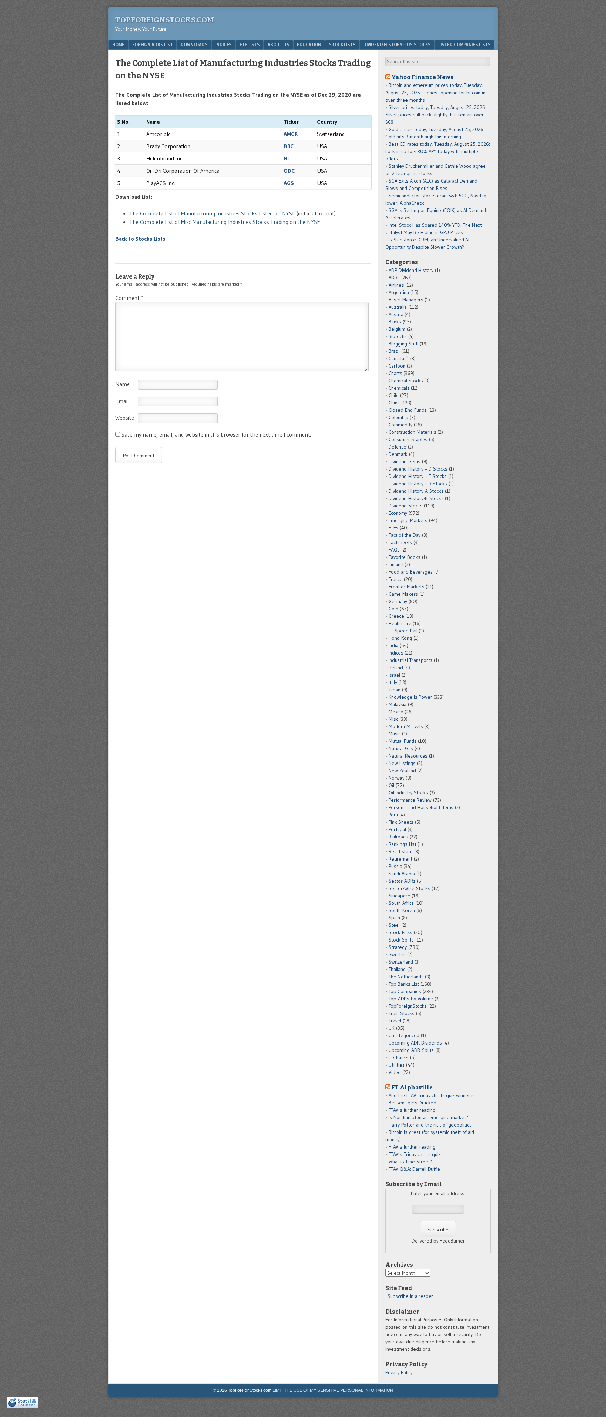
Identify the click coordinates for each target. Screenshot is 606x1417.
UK (392, 1028)
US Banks (399, 1057)
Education (309, 44)
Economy (398, 513)
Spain (394, 918)
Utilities (397, 1065)
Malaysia (397, 704)
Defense (397, 447)
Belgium (397, 329)
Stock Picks (400, 932)
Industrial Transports (410, 660)
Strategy (398, 947)
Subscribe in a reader (410, 1296)
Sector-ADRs (402, 881)
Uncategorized (404, 1035)
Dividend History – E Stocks (418, 476)
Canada (396, 358)
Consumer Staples (408, 439)
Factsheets (400, 542)
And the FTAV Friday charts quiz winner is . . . (435, 1095)
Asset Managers (406, 299)
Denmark (398, 454)
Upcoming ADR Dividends (415, 1043)
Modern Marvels (406, 726)
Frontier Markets (406, 586)
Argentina (399, 292)
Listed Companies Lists (464, 44)
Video (395, 1072)
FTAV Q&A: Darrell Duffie (414, 1169)
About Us (278, 44)
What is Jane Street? (410, 1161)
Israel (394, 675)
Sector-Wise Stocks (409, 888)
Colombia (398, 417)
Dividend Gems (404, 461)
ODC (289, 170)
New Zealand (402, 770)
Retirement (400, 859)
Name (122, 384)
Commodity (400, 425)
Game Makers (403, 594)
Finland (396, 564)
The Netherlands (406, 976)
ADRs (394, 277)
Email (122, 400)
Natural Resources (408, 756)
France (396, 579)
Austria (396, 314)
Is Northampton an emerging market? (428, 1117)
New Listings (402, 763)
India (393, 645)
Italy (393, 682)
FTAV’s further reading (412, 1110)
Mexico (396, 711)
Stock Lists (342, 44)
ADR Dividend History (411, 270)
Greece (396, 616)
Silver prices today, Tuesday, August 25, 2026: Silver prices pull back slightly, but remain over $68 (435, 114)
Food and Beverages (411, 572)
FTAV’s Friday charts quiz (414, 1154)
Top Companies (405, 991)
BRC (289, 146)
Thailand (397, 969)
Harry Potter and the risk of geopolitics (430, 1125)
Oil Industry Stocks (408, 792)
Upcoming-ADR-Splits (411, 1050)
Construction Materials (412, 432)
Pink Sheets (401, 822)
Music (394, 734)
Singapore (399, 895)
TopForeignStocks (408, 1006)
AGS (289, 182)
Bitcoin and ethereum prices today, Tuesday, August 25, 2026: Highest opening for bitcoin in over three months (435, 92)
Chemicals (399, 388)
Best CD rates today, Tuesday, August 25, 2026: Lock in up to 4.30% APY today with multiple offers (437, 151)
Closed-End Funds (408, 410)
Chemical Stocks (406, 380)
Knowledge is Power (410, 697)
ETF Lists (250, 44)
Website (124, 417)
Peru (393, 815)
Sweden (397, 954)
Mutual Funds (403, 741)
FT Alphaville (412, 1087)
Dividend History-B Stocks (416, 498)
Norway (396, 778)
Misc (393, 719)
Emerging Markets (408, 520)
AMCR (291, 133)
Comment (129, 297)
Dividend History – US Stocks (397, 44)
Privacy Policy (398, 1372)
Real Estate (401, 851)
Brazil (394, 351)
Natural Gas (401, 748)
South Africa (401, 903)
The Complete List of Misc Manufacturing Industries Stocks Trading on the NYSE (224, 221)
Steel (394, 925)
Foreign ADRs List (152, 44)
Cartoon (397, 366)
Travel (395, 1021)
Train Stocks (402, 1013)
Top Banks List (404, 984)
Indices (223, 44)
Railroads (398, 837)
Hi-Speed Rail (403, 631)
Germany (398, 601)
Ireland (396, 667)
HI (286, 158)
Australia (398, 307)
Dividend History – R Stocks (418, 483)
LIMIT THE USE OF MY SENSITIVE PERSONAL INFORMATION (332, 1390)
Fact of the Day (404, 535)
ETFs (393, 528)
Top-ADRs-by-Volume (411, 998)
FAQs (394, 550)
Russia (395, 866)
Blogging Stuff (403, 344)
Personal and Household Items (421, 807)
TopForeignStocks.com (164, 20)
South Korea (402, 910)
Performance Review (410, 800)
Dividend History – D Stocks (418, 469)
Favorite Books (404, 557)
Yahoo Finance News (422, 77)
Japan (394, 689)
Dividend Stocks (406, 505)
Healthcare (400, 623)
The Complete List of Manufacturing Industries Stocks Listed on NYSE (212, 213)
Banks (395, 322)
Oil (391, 785)
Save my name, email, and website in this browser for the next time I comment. (216, 434)
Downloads (194, 44)
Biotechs (398, 336)
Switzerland (401, 962)
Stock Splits (401, 940)
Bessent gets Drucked (412, 1103)
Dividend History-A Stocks (416, 491)
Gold (393, 608)
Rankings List (402, 844)
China (394, 402)
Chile (394, 395)
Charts (395, 373)
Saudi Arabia (402, 873)
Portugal (397, 829)
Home (118, 44)
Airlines (396, 285)
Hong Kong (400, 638)
